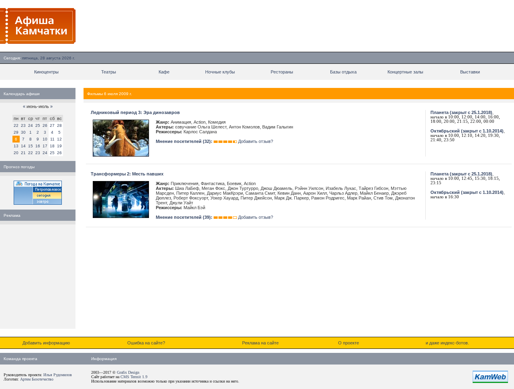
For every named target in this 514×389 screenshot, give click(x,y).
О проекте (348, 342)
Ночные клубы (220, 71)
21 (23, 153)
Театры (108, 71)
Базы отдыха (343, 71)
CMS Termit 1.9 (133, 377)
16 (37, 146)
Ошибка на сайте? (146, 342)
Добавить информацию (46, 342)
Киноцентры (46, 71)
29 (16, 132)
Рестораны (282, 71)
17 (45, 146)
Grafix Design (128, 372)
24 (30, 125)
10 (45, 139)
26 (45, 125)
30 (23, 132)
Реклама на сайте (260, 342)
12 (59, 139)
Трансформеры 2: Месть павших (127, 173)
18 (52, 146)
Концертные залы (405, 71)
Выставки (470, 71)
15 (30, 146)
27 (52, 125)
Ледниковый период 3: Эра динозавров (135, 112)
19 (59, 146)
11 (52, 139)
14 (23, 146)
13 (16, 146)
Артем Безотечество (36, 379)
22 (16, 125)
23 (23, 125)
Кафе (164, 71)
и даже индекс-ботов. (447, 342)
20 (16, 153)
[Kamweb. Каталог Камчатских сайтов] (490, 381)
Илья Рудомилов (57, 375)
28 (59, 125)
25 (37, 125)
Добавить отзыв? (255, 141)
